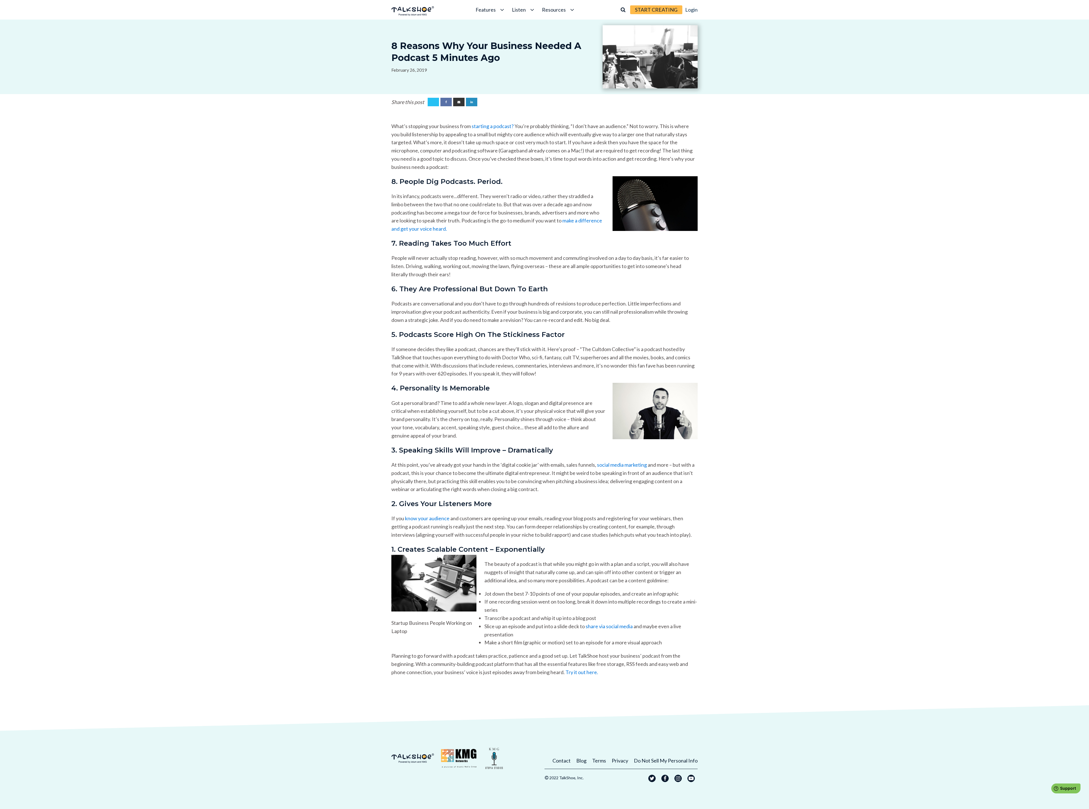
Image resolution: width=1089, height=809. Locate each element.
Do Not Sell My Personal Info (666, 760)
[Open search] (623, 9)
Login (691, 10)
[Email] (459, 102)
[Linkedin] (471, 102)
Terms (599, 760)
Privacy (620, 760)
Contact (561, 760)
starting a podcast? (493, 126)
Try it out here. (581, 672)
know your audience (427, 518)
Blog (581, 760)
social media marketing (622, 465)
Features (486, 10)
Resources (554, 10)
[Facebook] (446, 102)
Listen (519, 10)
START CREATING (656, 10)
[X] (433, 102)
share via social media (609, 626)
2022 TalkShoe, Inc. (566, 777)
